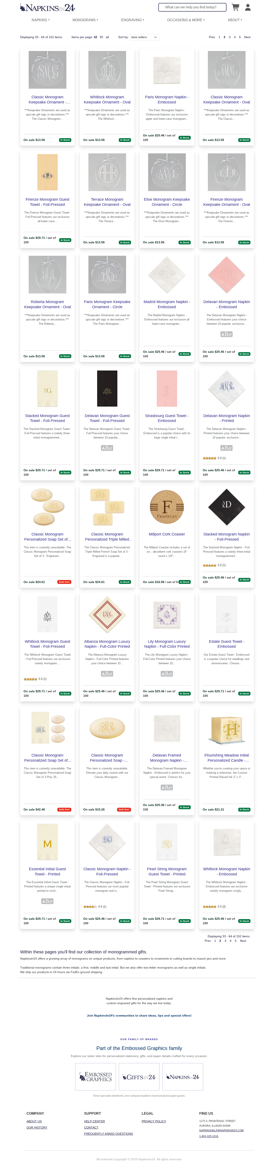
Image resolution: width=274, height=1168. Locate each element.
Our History (37, 1127)
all (107, 37)
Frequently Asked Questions (108, 1133)
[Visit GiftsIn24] (139, 1076)
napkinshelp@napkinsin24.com (221, 1130)
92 (101, 37)
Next (247, 37)
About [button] (234, 20)
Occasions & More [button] (184, 20)
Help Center (94, 1121)
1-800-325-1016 (208, 1136)
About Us (34, 1121)
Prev (212, 37)
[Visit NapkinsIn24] (182, 1076)
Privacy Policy (154, 1121)
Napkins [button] (39, 20)
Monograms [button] (84, 20)
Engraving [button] (131, 20)
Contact (91, 1127)
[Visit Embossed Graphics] (95, 1076)
